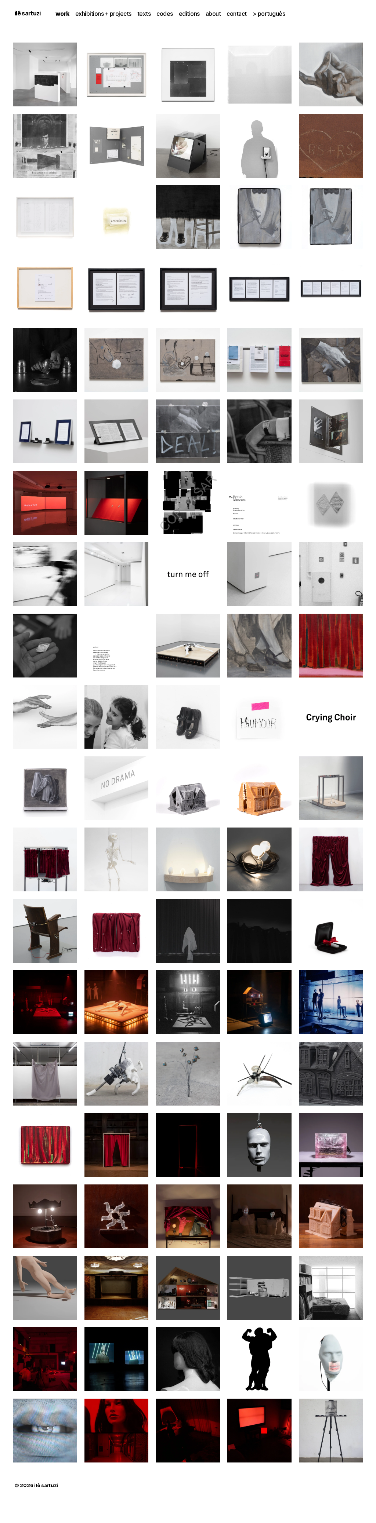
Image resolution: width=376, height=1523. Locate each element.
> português (269, 13)
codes (164, 13)
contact (237, 13)
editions (189, 13)
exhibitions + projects (103, 13)
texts (144, 13)
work (62, 13)
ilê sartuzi (28, 13)
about (213, 13)
